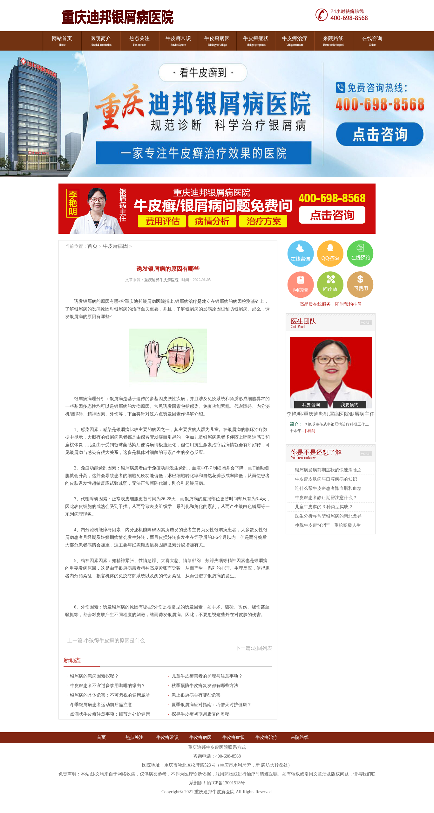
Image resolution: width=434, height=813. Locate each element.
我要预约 (349, 404)
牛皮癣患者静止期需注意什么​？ (326, 497)
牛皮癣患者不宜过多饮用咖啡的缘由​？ (108, 685)
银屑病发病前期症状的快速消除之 (328, 470)
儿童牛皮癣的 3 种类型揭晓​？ (324, 506)
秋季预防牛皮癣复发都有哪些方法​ (205, 685)
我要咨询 (311, 404)
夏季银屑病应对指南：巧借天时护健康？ (212, 704)
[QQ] (330, 253)
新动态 (72, 660)
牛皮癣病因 (115, 246)
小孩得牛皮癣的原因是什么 (114, 640)
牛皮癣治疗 (266, 737)
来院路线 (300, 737)
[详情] (310, 430)
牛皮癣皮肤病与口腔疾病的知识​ (326, 479)
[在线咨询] (345, 14)
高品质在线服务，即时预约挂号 (331, 304)
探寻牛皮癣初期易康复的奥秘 (200, 714)
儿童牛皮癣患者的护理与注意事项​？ (207, 676)
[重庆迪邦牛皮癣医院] (117, 17)
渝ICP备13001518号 (226, 783)
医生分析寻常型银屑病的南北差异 (328, 516)
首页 (92, 246)
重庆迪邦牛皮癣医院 (162, 280)
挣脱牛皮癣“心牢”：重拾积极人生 (328, 525)
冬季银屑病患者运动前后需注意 (101, 704)
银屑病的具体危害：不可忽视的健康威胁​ (110, 695)
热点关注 (134, 737)
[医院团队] (366, 322)
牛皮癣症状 (233, 737)
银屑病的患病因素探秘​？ (94, 676)
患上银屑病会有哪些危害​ (196, 695)
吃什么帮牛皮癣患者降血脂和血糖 (328, 488)
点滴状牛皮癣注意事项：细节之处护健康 (110, 714)
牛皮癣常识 (167, 737)
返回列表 (262, 648)
